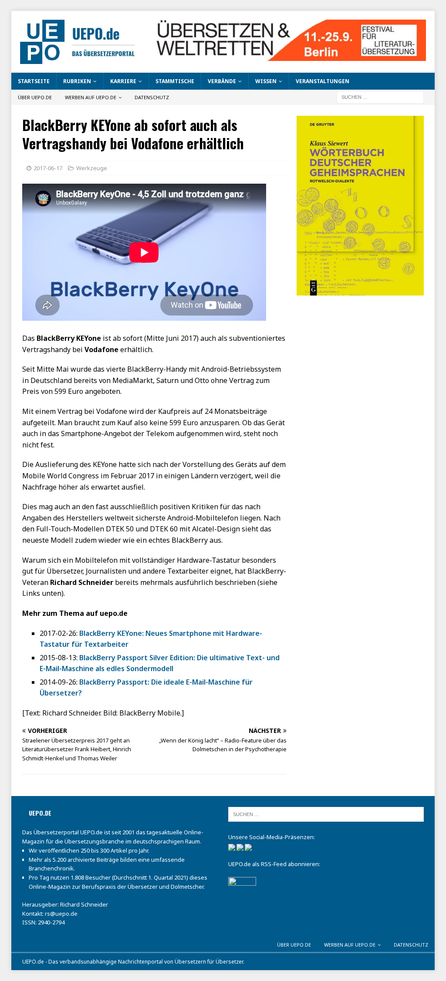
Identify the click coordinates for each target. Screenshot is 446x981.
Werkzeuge (91, 168)
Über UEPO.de (35, 97)
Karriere (123, 81)
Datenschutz (152, 97)
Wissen (266, 81)
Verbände (222, 81)
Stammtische (174, 81)
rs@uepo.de (61, 913)
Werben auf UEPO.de (90, 97)
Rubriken (77, 81)
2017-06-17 (48, 168)
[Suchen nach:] (380, 97)
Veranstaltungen (322, 81)
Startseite (34, 81)
